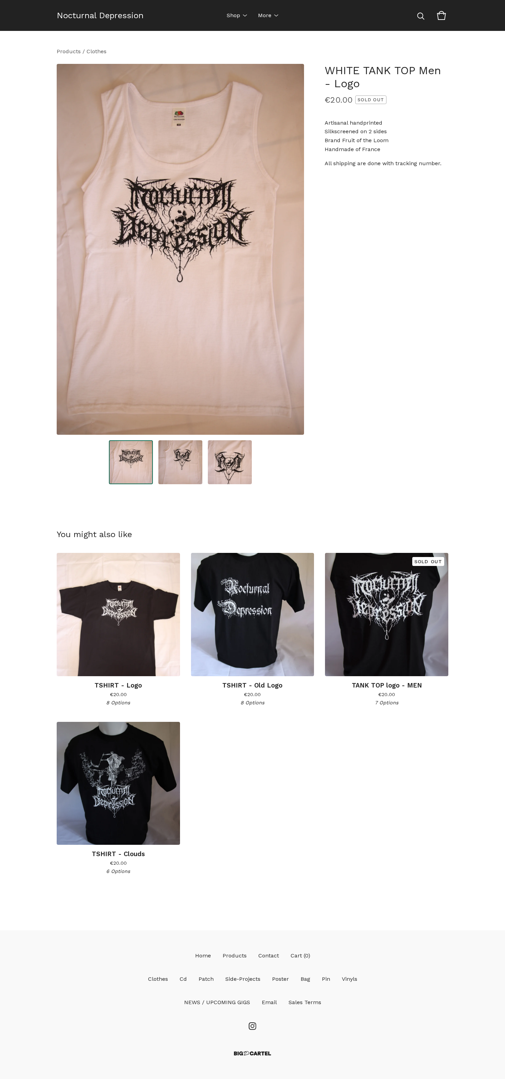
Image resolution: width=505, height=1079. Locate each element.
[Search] (421, 15)
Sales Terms (305, 1002)
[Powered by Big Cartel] (252, 1053)
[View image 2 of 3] (180, 462)
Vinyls (349, 979)
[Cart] (441, 15)
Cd (183, 979)
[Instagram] (252, 1026)
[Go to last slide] (66, 249)
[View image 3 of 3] (230, 462)
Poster (280, 979)
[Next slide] (294, 249)
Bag (305, 979)
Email (269, 1002)
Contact (268, 955)
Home (203, 955)
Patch (206, 979)
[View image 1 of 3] (131, 462)
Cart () (300, 955)
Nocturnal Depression (100, 15)
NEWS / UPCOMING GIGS (217, 1002)
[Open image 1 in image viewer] (180, 249)
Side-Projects (242, 979)
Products (69, 51)
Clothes (96, 51)
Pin (326, 979)
